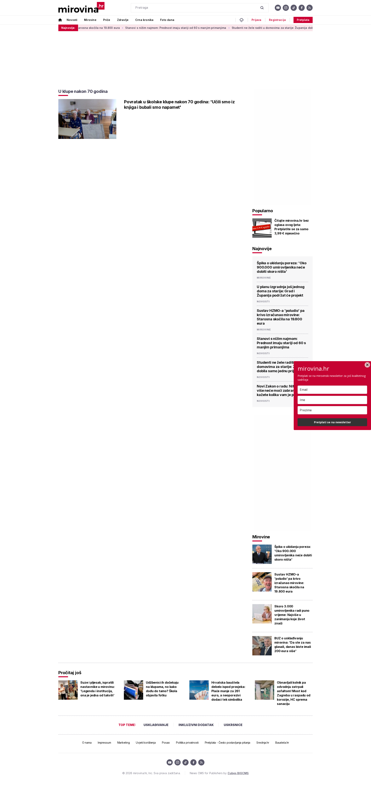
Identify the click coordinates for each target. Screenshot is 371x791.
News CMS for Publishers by (219, 773)
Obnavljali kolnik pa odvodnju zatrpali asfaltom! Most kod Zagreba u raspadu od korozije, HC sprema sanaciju (293, 693)
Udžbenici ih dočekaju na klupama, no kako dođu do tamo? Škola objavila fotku (162, 689)
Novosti (72, 19)
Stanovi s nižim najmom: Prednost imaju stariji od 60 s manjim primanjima (161, 27)
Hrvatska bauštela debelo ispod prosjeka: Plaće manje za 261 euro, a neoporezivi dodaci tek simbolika (228, 691)
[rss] (309, 8)
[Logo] (81, 7)
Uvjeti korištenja (146, 742)
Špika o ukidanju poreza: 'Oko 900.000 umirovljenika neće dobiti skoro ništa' (281, 267)
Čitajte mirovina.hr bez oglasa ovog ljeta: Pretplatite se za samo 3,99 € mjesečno (291, 227)
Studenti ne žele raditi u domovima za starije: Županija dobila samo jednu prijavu (273, 27)
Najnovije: (68, 27)
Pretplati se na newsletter (332, 422)
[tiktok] (294, 8)
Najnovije (262, 248)
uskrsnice (233, 725)
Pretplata (303, 19)
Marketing (123, 742)
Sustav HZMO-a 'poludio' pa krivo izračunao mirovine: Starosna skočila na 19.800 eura (281, 317)
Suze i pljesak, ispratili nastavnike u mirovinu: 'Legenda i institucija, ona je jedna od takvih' (97, 689)
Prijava (256, 19)
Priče (106, 19)
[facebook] (302, 8)
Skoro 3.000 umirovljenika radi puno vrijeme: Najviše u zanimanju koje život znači (291, 614)
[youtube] (278, 8)
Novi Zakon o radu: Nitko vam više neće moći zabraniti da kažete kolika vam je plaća (281, 390)
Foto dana (167, 19)
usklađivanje (156, 725)
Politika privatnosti (187, 742)
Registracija (277, 19)
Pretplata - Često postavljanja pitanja (227, 742)
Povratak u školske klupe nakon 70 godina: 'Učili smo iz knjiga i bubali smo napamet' (179, 104)
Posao (166, 742)
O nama (87, 742)
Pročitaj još (69, 672)
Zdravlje (122, 19)
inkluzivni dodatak (196, 725)
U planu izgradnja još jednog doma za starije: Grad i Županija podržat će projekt (281, 291)
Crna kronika (144, 19)
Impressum (104, 742)
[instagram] (286, 8)
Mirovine (90, 19)
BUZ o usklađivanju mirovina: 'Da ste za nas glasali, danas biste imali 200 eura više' (292, 644)
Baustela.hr (282, 742)
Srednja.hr (262, 742)
